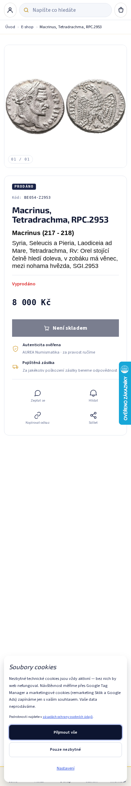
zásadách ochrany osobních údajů (68, 716)
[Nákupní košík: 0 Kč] (121, 10)
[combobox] (70, 10)
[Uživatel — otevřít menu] (10, 10)
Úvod (10, 27)
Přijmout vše (65, 732)
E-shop (27, 27)
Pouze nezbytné (65, 749)
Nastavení (66, 768)
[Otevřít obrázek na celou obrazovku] (65, 106)
